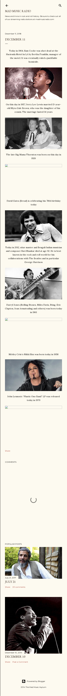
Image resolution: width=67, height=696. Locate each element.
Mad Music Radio (18, 11)
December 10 (15, 657)
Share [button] (7, 451)
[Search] (60, 5)
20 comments (18, 587)
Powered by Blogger (36, 681)
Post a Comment (20, 662)
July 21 (10, 582)
